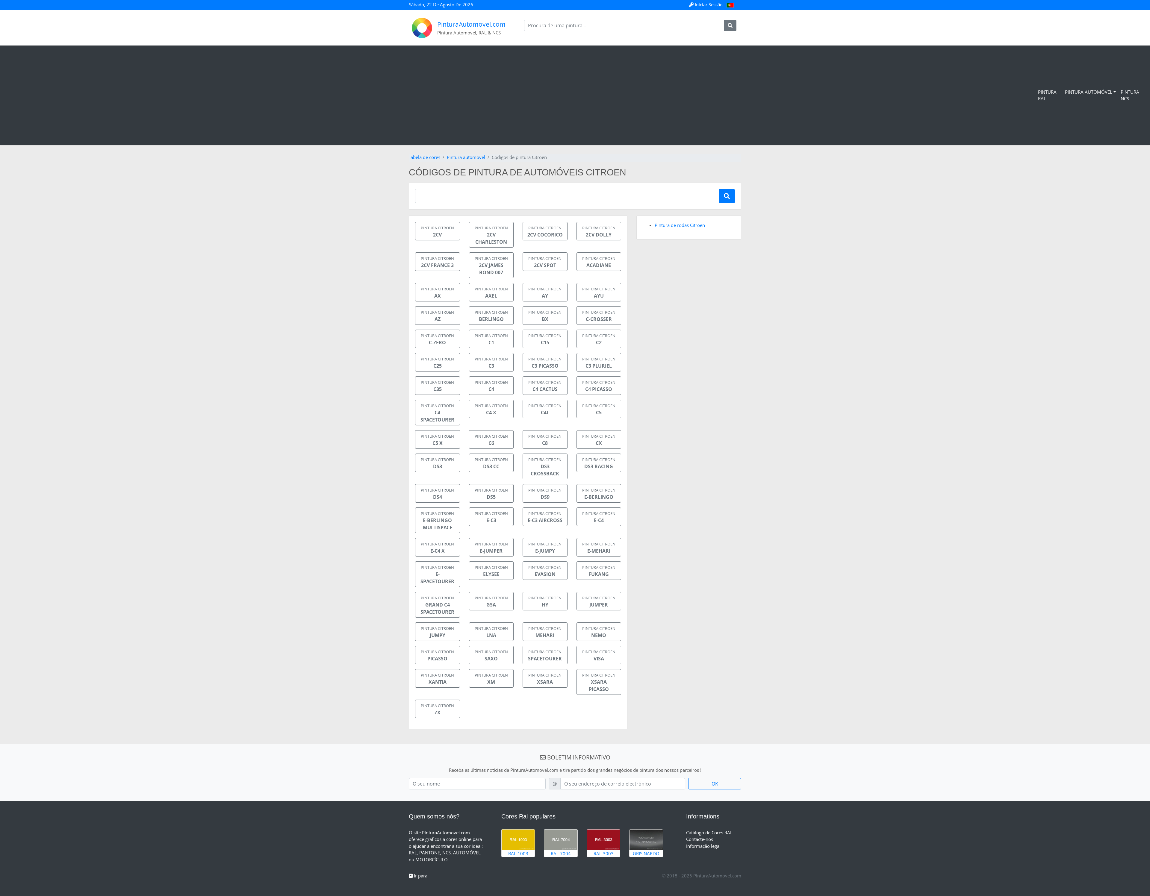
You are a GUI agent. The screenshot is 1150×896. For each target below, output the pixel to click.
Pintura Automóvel (1088, 92)
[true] (730, 25)
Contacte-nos (699, 839)
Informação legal (703, 846)
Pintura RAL (1047, 95)
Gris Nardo (646, 853)
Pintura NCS (1130, 95)
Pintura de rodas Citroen (680, 225)
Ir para (420, 876)
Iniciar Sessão (709, 4)
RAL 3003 (604, 853)
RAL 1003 (518, 853)
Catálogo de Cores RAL (709, 833)
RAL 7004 (561, 853)
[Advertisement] (520, 95)
